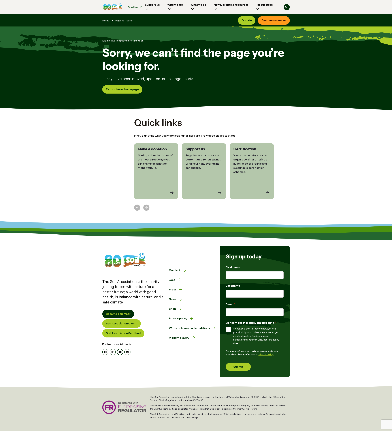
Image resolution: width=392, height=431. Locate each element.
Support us (152, 4)
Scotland (133, 7)
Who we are (175, 4)
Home (105, 20)
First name (233, 267)
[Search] (287, 7)
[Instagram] (113, 352)
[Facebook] (105, 352)
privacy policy (265, 354)
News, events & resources (231, 4)
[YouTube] (120, 352)
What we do (198, 4)
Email (230, 304)
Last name (233, 285)
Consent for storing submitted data (250, 322)
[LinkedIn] (127, 352)
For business (264, 4)
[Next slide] (146, 208)
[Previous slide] (137, 208)
